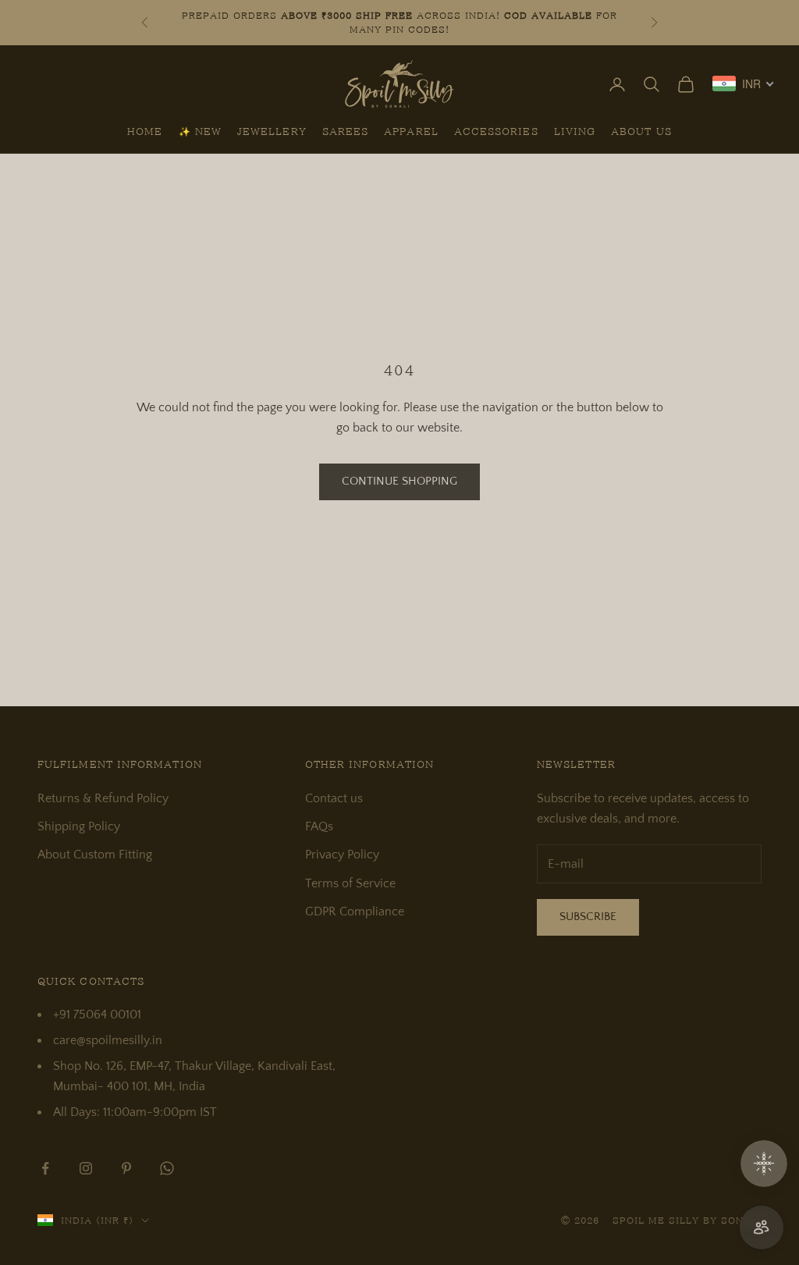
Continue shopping (399, 481)
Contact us (334, 798)
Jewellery (272, 131)
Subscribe (587, 916)
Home (144, 131)
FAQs (319, 826)
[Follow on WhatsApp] (167, 1168)
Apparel (411, 131)
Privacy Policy (342, 854)
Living (574, 131)
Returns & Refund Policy (103, 798)
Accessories (496, 131)
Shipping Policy (78, 826)
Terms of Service (350, 883)
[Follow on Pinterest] (126, 1168)
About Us (641, 131)
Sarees (345, 131)
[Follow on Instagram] (86, 1168)
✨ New (200, 131)
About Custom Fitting (94, 854)
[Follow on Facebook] (45, 1168)
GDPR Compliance (354, 911)
